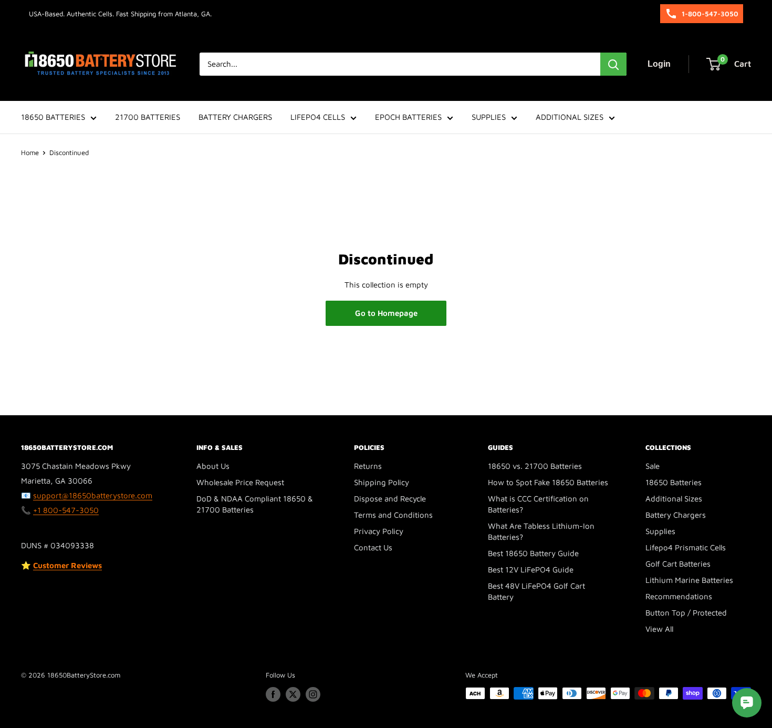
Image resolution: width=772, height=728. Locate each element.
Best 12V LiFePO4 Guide (530, 569)
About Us (212, 466)
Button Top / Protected (686, 612)
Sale (652, 466)
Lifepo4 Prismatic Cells (685, 547)
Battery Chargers (675, 514)
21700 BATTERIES (147, 116)
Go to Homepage (386, 313)
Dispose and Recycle (390, 498)
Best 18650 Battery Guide (533, 553)
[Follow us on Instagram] (313, 694)
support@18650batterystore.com (92, 495)
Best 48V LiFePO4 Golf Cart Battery (536, 591)
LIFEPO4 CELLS (317, 116)
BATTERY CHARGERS (235, 116)
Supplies (660, 531)
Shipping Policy (381, 482)
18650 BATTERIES (53, 116)
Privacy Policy (378, 531)
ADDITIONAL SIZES (569, 116)
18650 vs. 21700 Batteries (535, 466)
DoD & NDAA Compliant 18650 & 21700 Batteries (254, 504)
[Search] (613, 64)
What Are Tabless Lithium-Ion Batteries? (541, 531)
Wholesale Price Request (240, 482)
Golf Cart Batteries (678, 563)
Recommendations (678, 596)
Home (30, 152)
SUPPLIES (489, 116)
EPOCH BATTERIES (408, 116)
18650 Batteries (673, 482)
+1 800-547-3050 (66, 510)
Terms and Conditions (393, 514)
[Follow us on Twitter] (293, 694)
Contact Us (373, 547)
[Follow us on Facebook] (273, 694)
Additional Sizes (673, 498)
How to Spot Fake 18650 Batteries (548, 482)
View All (659, 628)
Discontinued (69, 152)
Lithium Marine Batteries (689, 580)
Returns (368, 466)
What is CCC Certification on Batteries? (538, 504)
